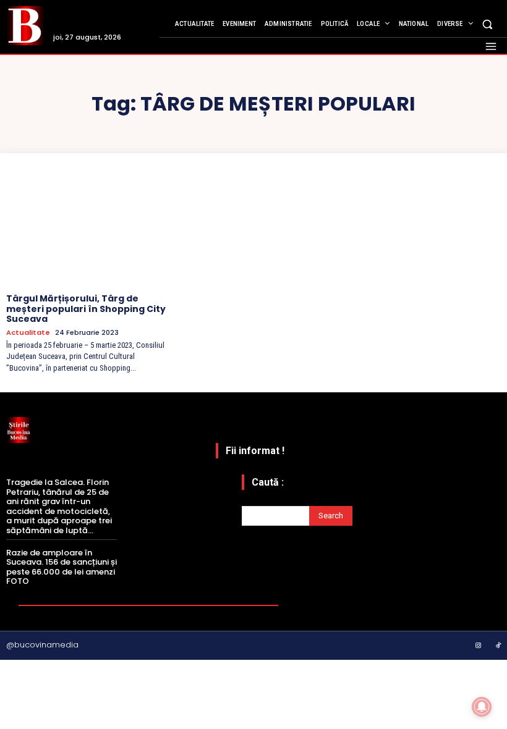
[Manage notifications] (482, 707)
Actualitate (28, 333)
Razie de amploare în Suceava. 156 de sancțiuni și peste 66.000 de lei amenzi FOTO (61, 567)
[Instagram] (478, 646)
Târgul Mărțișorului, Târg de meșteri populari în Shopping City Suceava (86, 309)
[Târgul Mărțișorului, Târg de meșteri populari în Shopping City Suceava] (86, 228)
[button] (487, 24)
